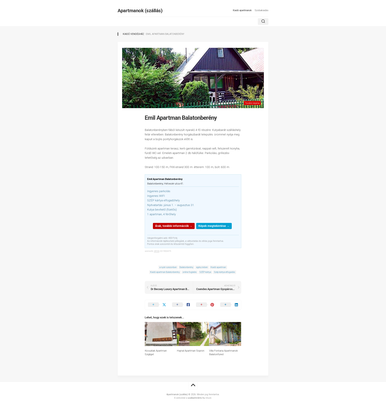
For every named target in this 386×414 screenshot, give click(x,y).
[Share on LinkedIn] (229, 305)
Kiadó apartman (218, 267)
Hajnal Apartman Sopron (190, 350)
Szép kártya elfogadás (224, 272)
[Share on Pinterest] (205, 305)
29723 (156, 251)
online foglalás (190, 272)
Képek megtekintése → (213, 226)
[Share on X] (157, 305)
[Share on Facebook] (181, 305)
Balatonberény (186, 267)
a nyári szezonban (168, 267)
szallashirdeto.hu (197, 398)
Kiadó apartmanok (242, 10)
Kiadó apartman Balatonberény (165, 272)
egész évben (202, 267)
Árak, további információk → (173, 226)
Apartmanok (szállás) (140, 10)
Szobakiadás (261, 10)
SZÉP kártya (205, 272)
